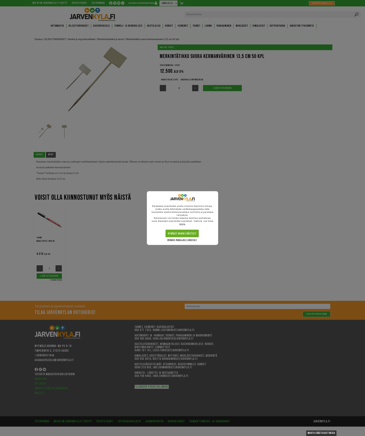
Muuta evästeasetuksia (321, 433)
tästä (182, 224)
